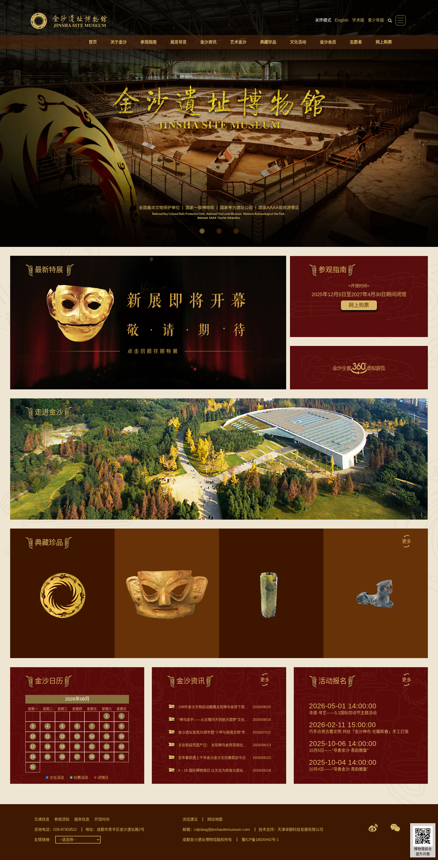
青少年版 (376, 20)
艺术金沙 (238, 42)
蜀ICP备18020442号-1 (260, 839)
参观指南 (148, 42)
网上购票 (384, 42)
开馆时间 (102, 819)
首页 (93, 42)
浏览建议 (190, 819)
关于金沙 (119, 42)
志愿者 (356, 42)
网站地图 (215, 819)
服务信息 (81, 819)
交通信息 (41, 819)
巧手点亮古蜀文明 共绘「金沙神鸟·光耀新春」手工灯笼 (359, 727)
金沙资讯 (208, 42)
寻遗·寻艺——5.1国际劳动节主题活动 (343, 709)
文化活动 (298, 42)
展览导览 (178, 42)
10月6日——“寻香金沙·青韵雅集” (342, 746)
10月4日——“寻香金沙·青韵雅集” (342, 765)
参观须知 (61, 819)
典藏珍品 (268, 42)
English (342, 20)
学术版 (358, 20)
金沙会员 (328, 42)
